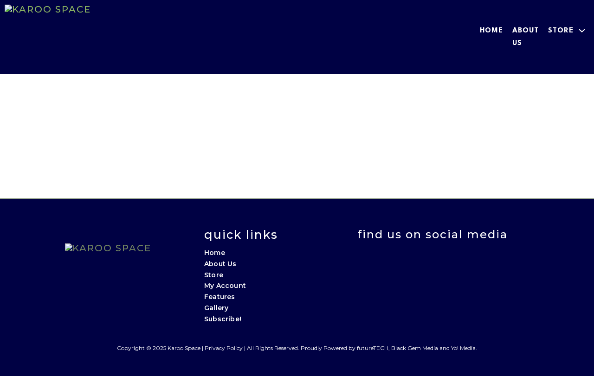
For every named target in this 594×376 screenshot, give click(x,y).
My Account (225, 285)
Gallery (216, 308)
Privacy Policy (224, 347)
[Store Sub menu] (582, 30)
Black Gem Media (414, 347)
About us (525, 37)
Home (491, 30)
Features (219, 297)
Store (561, 30)
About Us (220, 264)
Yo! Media (463, 347)
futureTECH (372, 347)
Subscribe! (222, 319)
